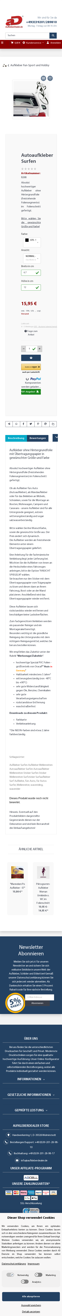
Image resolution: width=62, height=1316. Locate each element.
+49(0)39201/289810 (41, 22)
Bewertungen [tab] (38, 438)
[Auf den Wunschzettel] (50, 78)
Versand (25, 314)
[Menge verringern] (23, 349)
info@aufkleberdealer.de (34, 1160)
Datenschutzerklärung (29, 977)
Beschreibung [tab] (16, 438)
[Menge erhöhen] (39, 349)
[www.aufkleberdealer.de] (14, 22)
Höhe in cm (27, 281)
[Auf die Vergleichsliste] (43, 78)
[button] (32, 242)
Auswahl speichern (31, 1305)
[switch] (10, 1275)
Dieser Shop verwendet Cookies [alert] (31, 1218)
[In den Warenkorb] (7, 71)
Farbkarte (21, 720)
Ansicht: (25, 250)
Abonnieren (37, 1003)
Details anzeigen (31, 1312)
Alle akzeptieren (31, 1297)
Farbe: (24, 234)
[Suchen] (53, 36)
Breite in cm (27, 266)
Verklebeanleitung (26, 724)
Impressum (34, 1264)
